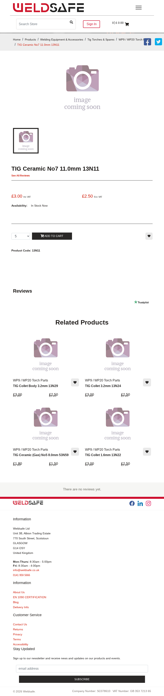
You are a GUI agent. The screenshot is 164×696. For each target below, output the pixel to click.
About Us (19, 592)
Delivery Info (21, 607)
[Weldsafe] (48, 7)
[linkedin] (140, 503)
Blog (16, 602)
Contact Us (20, 624)
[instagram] (148, 503)
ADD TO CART (53, 236)
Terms (17, 639)
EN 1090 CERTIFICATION (29, 597)
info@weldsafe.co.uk (26, 570)
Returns (18, 629)
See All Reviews (20, 175)
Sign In (92, 24)
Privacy (17, 634)
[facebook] (132, 503)
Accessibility (20, 644)
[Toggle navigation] (138, 8)
